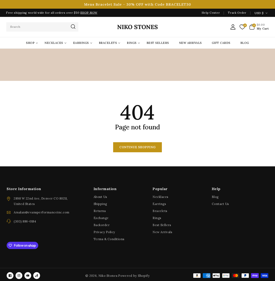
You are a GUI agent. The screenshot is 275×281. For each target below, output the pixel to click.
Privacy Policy (104, 232)
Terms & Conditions (109, 239)
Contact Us (220, 204)
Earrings (81, 43)
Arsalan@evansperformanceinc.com (41, 212)
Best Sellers (162, 225)
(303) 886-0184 (25, 221)
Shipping (100, 204)
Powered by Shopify (134, 276)
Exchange (101, 218)
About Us (100, 197)
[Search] (73, 26)
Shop (30, 43)
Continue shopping (137, 147)
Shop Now (88, 12)
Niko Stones (108, 276)
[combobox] (42, 27)
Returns (100, 211)
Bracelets (108, 43)
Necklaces (53, 43)
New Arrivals (162, 232)
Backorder (102, 225)
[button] (259, 27)
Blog (215, 197)
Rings (131, 43)
